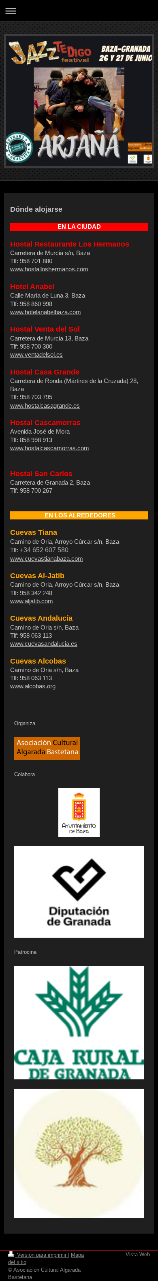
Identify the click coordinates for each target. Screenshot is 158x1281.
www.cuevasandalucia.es (43, 643)
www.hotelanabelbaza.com (45, 312)
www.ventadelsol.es (36, 354)
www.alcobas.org (33, 686)
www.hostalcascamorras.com (49, 448)
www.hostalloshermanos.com (49, 269)
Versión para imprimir (41, 1255)
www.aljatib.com (31, 601)
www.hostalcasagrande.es (45, 405)
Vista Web (138, 1254)
